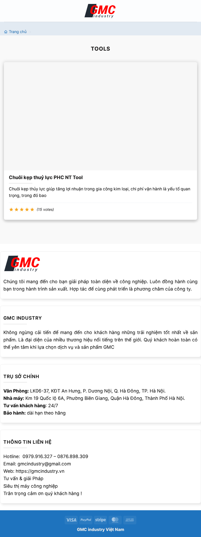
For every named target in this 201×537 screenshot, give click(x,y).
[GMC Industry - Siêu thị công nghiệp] (101, 10)
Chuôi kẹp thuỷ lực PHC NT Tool (46, 177)
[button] (7, 11)
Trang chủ (17, 31)
